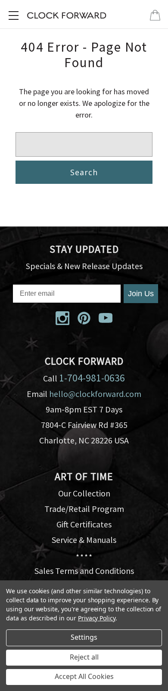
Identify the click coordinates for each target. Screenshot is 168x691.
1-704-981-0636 (92, 378)
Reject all (84, 657)
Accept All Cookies (84, 676)
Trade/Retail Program (84, 508)
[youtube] (105, 318)
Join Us (141, 293)
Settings (84, 637)
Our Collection (84, 493)
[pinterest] (84, 318)
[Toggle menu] (13, 15)
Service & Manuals (84, 539)
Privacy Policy (96, 618)
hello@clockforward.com (95, 393)
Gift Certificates (84, 524)
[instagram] (62, 318)
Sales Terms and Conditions (84, 570)
